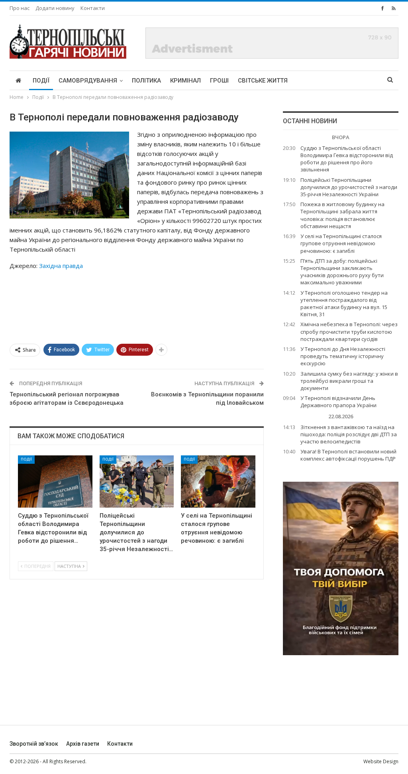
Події (41, 80)
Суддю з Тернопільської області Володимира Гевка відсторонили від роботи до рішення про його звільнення (346, 158)
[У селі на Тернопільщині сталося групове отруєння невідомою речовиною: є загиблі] (218, 481)
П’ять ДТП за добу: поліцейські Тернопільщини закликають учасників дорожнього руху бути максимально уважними (342, 271)
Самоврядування (88, 80)
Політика (146, 80)
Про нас (19, 8)
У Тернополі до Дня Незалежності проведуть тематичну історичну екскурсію (342, 356)
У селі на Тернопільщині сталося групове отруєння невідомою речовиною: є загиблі (341, 243)
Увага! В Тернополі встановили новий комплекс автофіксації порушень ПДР (348, 455)
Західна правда (61, 266)
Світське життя (263, 80)
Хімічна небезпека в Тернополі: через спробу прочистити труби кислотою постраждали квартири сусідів (349, 331)
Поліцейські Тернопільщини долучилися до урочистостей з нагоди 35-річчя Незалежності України (348, 187)
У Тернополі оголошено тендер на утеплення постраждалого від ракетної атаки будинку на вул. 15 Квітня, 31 (344, 303)
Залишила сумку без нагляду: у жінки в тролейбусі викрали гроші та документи (349, 381)
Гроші (219, 80)
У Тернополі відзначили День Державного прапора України (338, 401)
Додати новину (55, 8)
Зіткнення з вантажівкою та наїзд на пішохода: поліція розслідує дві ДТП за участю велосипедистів (348, 434)
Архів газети (82, 744)
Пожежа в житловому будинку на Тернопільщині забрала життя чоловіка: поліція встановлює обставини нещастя (342, 215)
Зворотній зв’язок (34, 744)
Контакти (92, 8)
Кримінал (185, 80)
